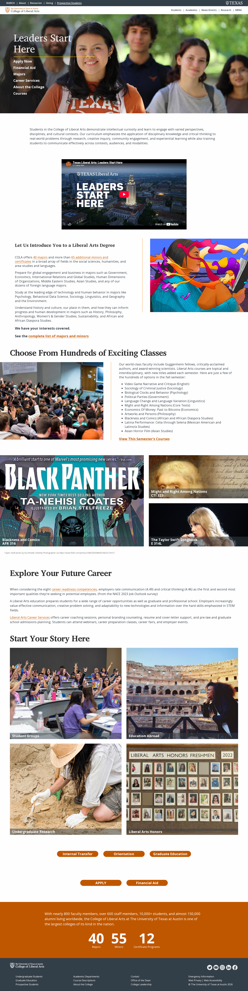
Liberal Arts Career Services (30, 617)
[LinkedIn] (228, 969)
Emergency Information (201, 976)
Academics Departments (86, 976)
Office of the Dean (141, 980)
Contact (135, 976)
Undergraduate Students (29, 976)
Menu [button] (238, 10)
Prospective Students (69, 3)
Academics (191, 10)
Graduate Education (26, 980)
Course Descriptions (84, 980)
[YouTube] (216, 969)
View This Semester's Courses (144, 438)
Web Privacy (195, 980)
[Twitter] (210, 969)
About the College (83, 984)
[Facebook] (235, 969)
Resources (36, 3)
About (22, 3)
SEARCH (10, 3)
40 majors (40, 257)
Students (176, 10)
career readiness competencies (74, 589)
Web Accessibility (213, 980)
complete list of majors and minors (58, 336)
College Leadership (141, 984)
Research (226, 10)
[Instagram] (222, 969)
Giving (49, 3)
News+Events (209, 10)
